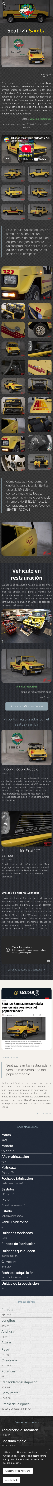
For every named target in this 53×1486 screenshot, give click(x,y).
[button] (4, 3)
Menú (49, 4)
